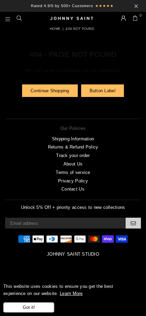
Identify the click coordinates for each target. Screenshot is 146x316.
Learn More (71, 293)
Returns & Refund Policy (73, 147)
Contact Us (73, 189)
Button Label (102, 90)
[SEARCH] (19, 19)
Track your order (73, 155)
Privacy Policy (73, 180)
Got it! (29, 307)
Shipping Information (73, 138)
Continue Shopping (50, 90)
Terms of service (73, 172)
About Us (73, 163)
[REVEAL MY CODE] (133, 223)
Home (55, 29)
